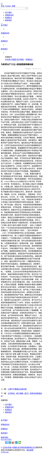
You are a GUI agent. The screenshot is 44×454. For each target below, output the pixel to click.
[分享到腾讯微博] (16, 442)
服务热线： (5, 437)
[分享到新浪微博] (13, 442)
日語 (13, 6)
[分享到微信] (19, 442)
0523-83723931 (6, 439)
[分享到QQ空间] (9, 442)
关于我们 (8, 12)
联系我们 (8, 20)
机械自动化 (9, 15)
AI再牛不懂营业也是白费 (17, 389)
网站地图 (29, 450)
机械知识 (8, 18)
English (8, 6)
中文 (2, 6)
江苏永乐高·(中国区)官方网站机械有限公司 (19, 447)
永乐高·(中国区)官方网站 (14, 59)
